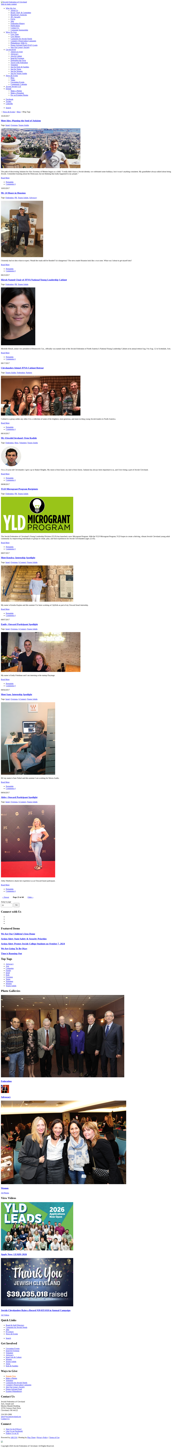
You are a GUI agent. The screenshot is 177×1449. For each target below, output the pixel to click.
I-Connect (22, 562)
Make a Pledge (16, 91)
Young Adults (23, 125)
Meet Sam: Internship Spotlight (16, 694)
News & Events (12, 76)
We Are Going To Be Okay (14, 948)
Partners (29, 373)
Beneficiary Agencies (19, 15)
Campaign (10, 968)
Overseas (14, 125)
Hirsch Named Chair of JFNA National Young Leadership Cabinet (34, 280)
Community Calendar (19, 84)
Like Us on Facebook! (14, 1431)
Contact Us (15, 28)
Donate (8, 89)
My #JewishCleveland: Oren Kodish (19, 438)
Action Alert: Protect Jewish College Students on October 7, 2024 (33, 943)
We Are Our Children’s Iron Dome (18, 934)
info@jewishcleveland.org (11, 1417)
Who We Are (11, 8)
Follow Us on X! (12, 1433)
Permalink (9, 182)
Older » (30, 897)
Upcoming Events (17, 82)
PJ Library (10, 1332)
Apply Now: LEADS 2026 (14, 1254)
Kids (7, 975)
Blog (12, 78)
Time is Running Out (11, 953)
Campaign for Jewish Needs (21, 39)
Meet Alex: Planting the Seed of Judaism (21, 120)
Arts (7, 966)
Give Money (15, 36)
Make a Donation (17, 93)
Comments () (11, 184)
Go (16, 905)
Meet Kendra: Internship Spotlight (18, 557)
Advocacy (14, 54)
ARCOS (13, 1437)
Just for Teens (16, 69)
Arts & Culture (16, 56)
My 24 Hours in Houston (13, 193)
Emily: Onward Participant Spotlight (19, 624)
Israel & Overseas (17, 58)
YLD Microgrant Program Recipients (19, 489)
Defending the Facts (18, 60)
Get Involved (11, 50)
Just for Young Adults (19, 73)
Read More (5, 178)
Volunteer (14, 65)
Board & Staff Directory (15, 1325)
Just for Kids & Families (20, 67)
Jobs (12, 21)
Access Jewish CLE (13, 86)
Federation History (18, 23)
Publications (15, 26)
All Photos (5, 1193)
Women (9, 984)
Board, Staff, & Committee (21, 13)
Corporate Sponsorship (19, 30)
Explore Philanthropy (14, 1391)
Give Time (15, 34)
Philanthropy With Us (19, 43)
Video (13, 80)
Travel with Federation (19, 63)
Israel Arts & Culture (14, 1357)
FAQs (13, 19)
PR (16, 198)
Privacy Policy (42, 1437)
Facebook (9, 99)
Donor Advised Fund (14, 1389)
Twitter (8, 101)
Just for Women (17, 71)
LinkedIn (9, 104)
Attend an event (17, 52)
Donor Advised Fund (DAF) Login (24, 45)
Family (8, 971)
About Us (14, 10)
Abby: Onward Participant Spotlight (19, 797)
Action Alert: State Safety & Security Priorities (24, 939)
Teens (8, 979)
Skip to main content (9, 4)
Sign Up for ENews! (14, 1429)
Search (8, 108)
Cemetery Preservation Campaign (23, 41)
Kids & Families (12, 1366)
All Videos (5, 1315)
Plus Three (31, 1437)
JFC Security (15, 17)
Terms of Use (54, 1437)
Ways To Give (11, 32)
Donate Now (11, 1376)
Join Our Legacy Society (20, 47)
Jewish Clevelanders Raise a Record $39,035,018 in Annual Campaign (35, 1310)
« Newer (5, 897)
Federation (10, 198)
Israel (8, 125)
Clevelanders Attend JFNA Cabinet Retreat (22, 368)
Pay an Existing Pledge (19, 95)
